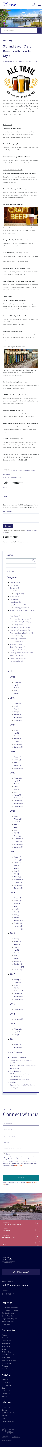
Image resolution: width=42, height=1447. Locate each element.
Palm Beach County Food (12, 477)
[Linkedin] (6, 1294)
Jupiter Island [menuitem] (6, 1352)
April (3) (16, 947)
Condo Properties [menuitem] (8, 1316)
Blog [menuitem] (3, 1388)
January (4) (17, 757)
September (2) (18, 920)
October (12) (18, 964)
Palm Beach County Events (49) (20, 622)
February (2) (18, 682)
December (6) (18, 806)
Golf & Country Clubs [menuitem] (9, 1413)
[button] (39, 30)
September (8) (19, 839)
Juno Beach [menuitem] (6, 1346)
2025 (12, 697)
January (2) (17, 980)
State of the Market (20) (18, 658)
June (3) (16, 953)
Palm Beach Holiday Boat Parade (19, 1074)
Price (4, 1244)
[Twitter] (13, 1294)
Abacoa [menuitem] (4, 1335)
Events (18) (13, 591)
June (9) (16, 871)
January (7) (17, 857)
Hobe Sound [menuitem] (6, 1344)
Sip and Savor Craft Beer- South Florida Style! (17, 51)
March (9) (17, 781)
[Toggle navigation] (39, 5)
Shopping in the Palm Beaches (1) (21, 650)
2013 (12, 1023)
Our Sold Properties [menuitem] (8, 1313)
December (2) (18, 720)
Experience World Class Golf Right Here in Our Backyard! (22, 1086)
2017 (12, 974)
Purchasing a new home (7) (19, 639)
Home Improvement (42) (18, 605)
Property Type (8, 1238)
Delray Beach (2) (19, 624)
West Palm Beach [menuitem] (8, 1369)
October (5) (18, 801)
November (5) (18, 803)
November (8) (18, 926)
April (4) (16, 865)
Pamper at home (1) (16, 636)
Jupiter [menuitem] (4, 1349)
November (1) (18, 717)
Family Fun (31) (15, 596)
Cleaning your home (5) (21, 608)
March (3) (17, 1032)
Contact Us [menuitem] (6, 1394)
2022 (12, 772)
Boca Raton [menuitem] (6, 1338)
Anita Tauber (9, 61)
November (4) (18, 996)
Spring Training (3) (20, 594)
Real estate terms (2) (17, 644)
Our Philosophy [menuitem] (7, 1385)
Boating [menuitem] (4, 1410)
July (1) (16, 712)
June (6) (16, 830)
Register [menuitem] (5, 1396)
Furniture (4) (14, 599)
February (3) (18, 778)
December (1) (18, 768)
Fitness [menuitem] (4, 1416)
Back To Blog (7, 41)
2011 (12, 1039)
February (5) (18, 760)
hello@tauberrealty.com (15, 1285)
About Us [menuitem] (5, 1380)
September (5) (19, 961)
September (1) (18, 991)
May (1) (16, 733)
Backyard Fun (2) (15, 582)
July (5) (16, 792)
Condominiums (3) (20, 641)
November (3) (18, 844)
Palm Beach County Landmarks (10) (21, 633)
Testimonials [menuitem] (6, 1391)
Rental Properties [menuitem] (8, 1322)
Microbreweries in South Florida (23, 470)
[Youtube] (9, 1294)
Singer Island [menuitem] (6, 1363)
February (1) (18, 703)
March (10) (17, 863)
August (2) (17, 693)
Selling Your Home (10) (17, 647)
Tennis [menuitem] (4, 1418)
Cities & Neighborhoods (13, 1224)
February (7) (18, 860)
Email (5, 496)
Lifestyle (6, 1231)
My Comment (7, 512)
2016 (12, 1003)
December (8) (18, 970)
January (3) (17, 939)
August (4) (17, 836)
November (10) (19, 967)
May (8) (16, 787)
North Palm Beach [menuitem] (8, 1355)
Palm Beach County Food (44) (20, 627)
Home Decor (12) (15, 602)
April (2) (16, 688)
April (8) (16, 906)
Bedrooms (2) (14, 588)
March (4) (17, 822)
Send (21, 1178)
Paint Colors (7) (15, 616)
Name (5, 488)
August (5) (17, 918)
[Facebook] (2, 1294)
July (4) (16, 691)
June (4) (16, 789)
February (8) (18, 819)
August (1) (17, 715)
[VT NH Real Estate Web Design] (21, 1431)
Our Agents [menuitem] (6, 1382)
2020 (12, 851)
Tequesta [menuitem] (5, 1366)
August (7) (17, 795)
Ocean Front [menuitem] (6, 1407)
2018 (12, 933)
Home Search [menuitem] (6, 1324)
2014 (12, 1013)
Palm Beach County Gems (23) (20, 630)
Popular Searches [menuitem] (8, 1421)
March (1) (17, 685)
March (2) (17, 903)
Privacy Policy (28, 530)
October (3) (18, 882)
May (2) (16, 827)
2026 (12, 676)
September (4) (19, 798)
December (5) (18, 999)
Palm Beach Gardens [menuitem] (9, 1360)
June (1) (16, 709)
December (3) (18, 847)
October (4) (18, 841)
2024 (12, 724)
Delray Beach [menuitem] (6, 1341)
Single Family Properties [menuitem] (10, 1319)
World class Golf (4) (16, 661)
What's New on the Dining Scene (19, 1079)
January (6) (17, 898)
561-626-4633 (33, 4)
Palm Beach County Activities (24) (21, 619)
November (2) (18, 744)
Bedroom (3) (14, 585)
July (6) (16, 833)
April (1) (16, 763)
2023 (12, 751)
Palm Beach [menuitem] (6, 1358)
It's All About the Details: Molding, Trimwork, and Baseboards (23, 1067)
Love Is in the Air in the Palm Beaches (21, 1060)
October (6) (18, 994)
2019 (12, 892)
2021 (12, 810)
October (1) (17, 741)
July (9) (16, 874)
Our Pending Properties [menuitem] (10, 1310)
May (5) (16, 868)
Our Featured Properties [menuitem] (10, 1307)
